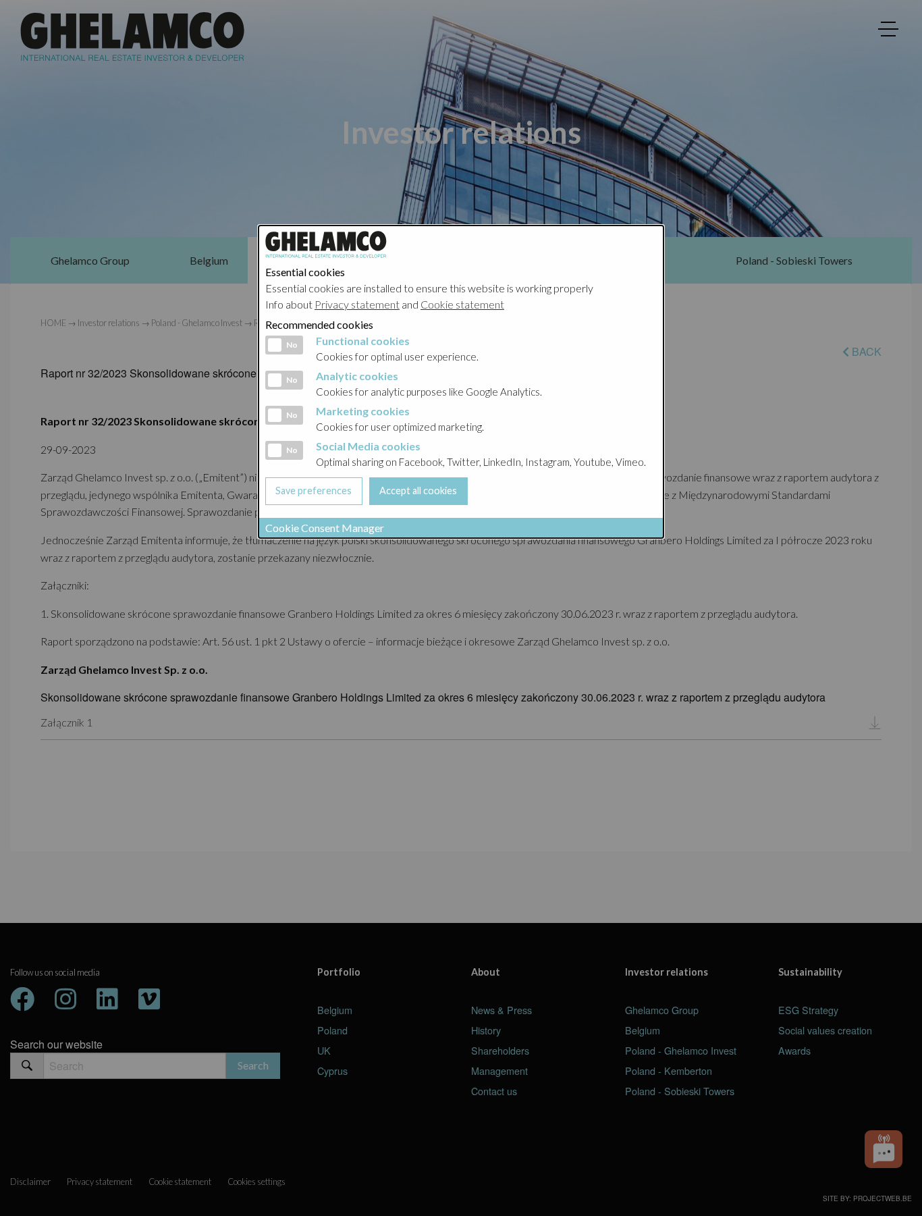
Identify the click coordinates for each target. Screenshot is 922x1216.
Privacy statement (357, 304)
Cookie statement (462, 304)
